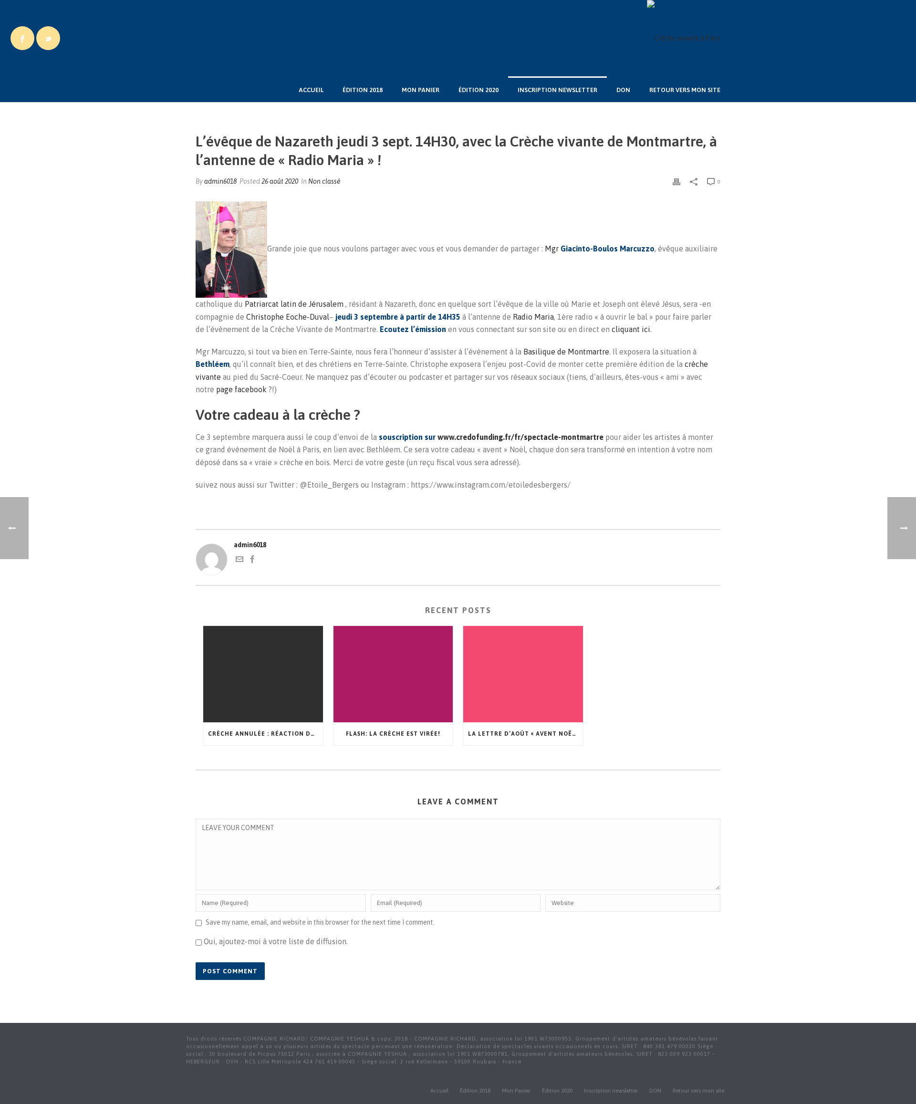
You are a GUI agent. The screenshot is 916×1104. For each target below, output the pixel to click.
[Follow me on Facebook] (252, 560)
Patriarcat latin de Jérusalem (294, 304)
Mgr (600, 248)
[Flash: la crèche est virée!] (393, 674)
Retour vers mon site (684, 90)
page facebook (242, 389)
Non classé (324, 181)
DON (623, 90)
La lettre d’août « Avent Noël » (524, 733)
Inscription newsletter (557, 90)
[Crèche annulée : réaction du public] (263, 674)
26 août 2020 (279, 181)
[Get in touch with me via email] (239, 560)
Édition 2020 (478, 90)
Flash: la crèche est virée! (393, 733)
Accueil (311, 90)
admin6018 (220, 181)
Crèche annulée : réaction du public (265, 733)
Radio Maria (533, 316)
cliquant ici (631, 329)
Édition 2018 (363, 90)
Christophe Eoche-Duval (287, 316)
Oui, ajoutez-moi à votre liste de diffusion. (275, 941)
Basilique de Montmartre (566, 351)
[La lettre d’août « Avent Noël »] (523, 674)
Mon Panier (420, 90)
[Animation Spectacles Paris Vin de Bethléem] (683, 38)
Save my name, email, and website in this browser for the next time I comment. (320, 922)
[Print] (676, 181)
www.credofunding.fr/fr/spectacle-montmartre (520, 437)
